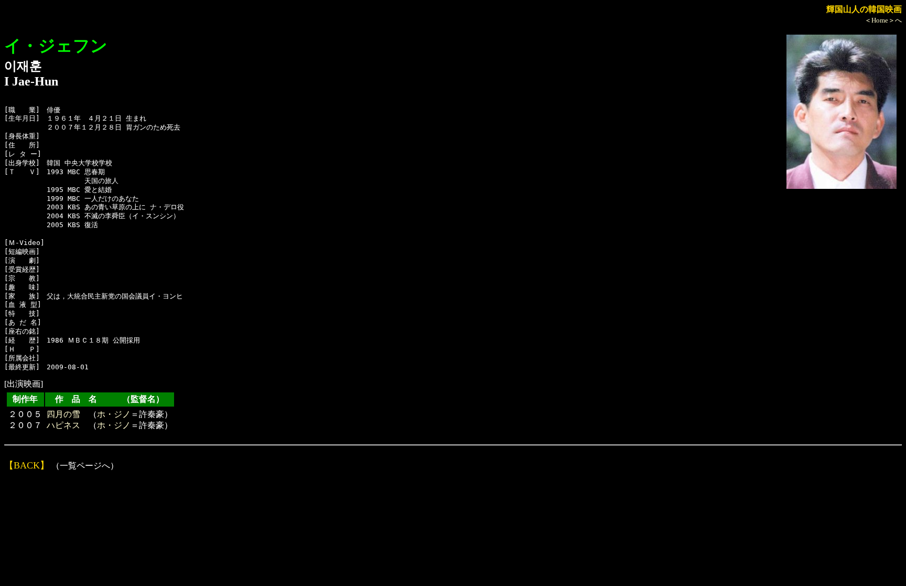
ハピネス (63, 425)
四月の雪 (63, 414)
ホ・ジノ (114, 414)
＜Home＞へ (883, 20)
